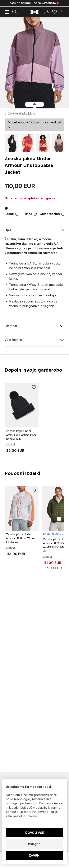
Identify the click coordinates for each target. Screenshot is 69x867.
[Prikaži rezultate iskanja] (14, 12)
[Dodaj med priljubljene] (34, 387)
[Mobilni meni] (7, 12)
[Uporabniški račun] (46, 12)
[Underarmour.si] (34, 12)
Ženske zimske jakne (21, 113)
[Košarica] (62, 12)
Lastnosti (11, 326)
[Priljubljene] (54, 12)
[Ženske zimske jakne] (5, 113)
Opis (8, 230)
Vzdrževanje (14, 340)
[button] (34, 104)
